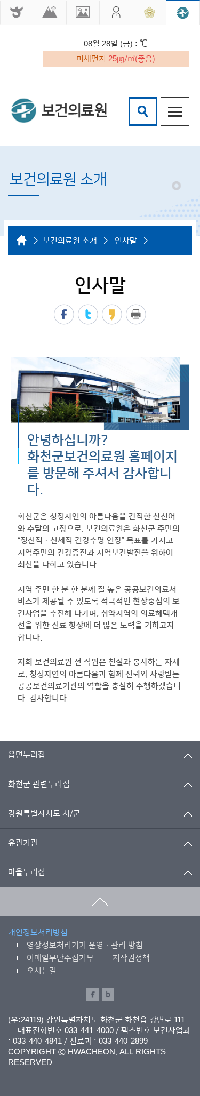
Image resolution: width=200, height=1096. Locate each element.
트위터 (88, 314)
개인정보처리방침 (38, 932)
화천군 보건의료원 (59, 110)
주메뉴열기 (175, 111)
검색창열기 (143, 111)
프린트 (136, 314)
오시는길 (42, 970)
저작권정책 (131, 958)
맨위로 (100, 901)
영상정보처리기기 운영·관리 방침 (85, 945)
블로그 (108, 994)
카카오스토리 (112, 314)
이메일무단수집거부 (60, 958)
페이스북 (64, 314)
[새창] (16, 13)
